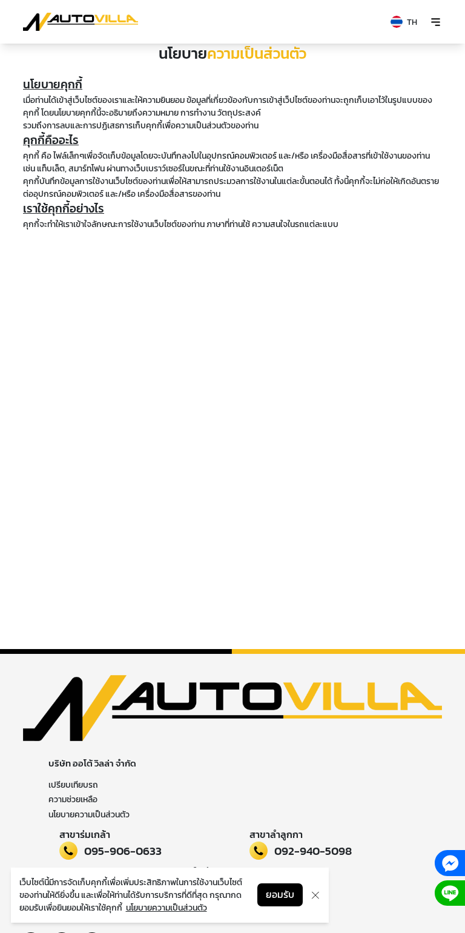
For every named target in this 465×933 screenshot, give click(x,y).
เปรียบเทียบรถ (73, 785)
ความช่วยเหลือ (72, 799)
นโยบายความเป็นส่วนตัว (89, 814)
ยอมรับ (280, 895)
